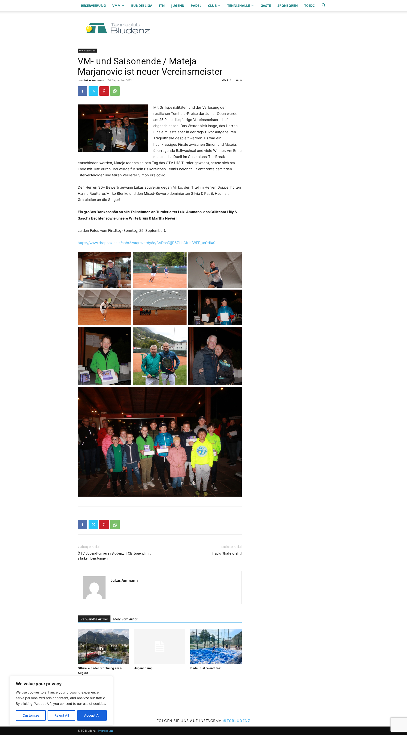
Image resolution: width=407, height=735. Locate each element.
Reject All (61, 715)
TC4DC (309, 5)
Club (212, 5)
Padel (196, 5)
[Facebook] (82, 91)
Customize (31, 715)
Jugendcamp (143, 668)
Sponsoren (287, 5)
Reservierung (93, 5)
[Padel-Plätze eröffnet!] (216, 646)
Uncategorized (87, 50)
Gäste (265, 5)
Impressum (105, 731)
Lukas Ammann (94, 80)
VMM (116, 5)
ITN (162, 5)
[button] (323, 6)
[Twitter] (93, 91)
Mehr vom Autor (125, 619)
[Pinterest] (104, 91)
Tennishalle (238, 5)
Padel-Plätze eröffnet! (206, 668)
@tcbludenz (236, 720)
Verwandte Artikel (94, 619)
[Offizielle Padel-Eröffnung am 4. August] (103, 646)
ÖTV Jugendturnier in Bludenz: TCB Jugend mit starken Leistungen (114, 556)
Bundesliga (141, 5)
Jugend (177, 5)
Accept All (92, 715)
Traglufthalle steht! (227, 553)
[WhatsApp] (115, 91)
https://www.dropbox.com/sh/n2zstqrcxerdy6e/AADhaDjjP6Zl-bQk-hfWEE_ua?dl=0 (146, 243)
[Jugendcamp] (159, 646)
